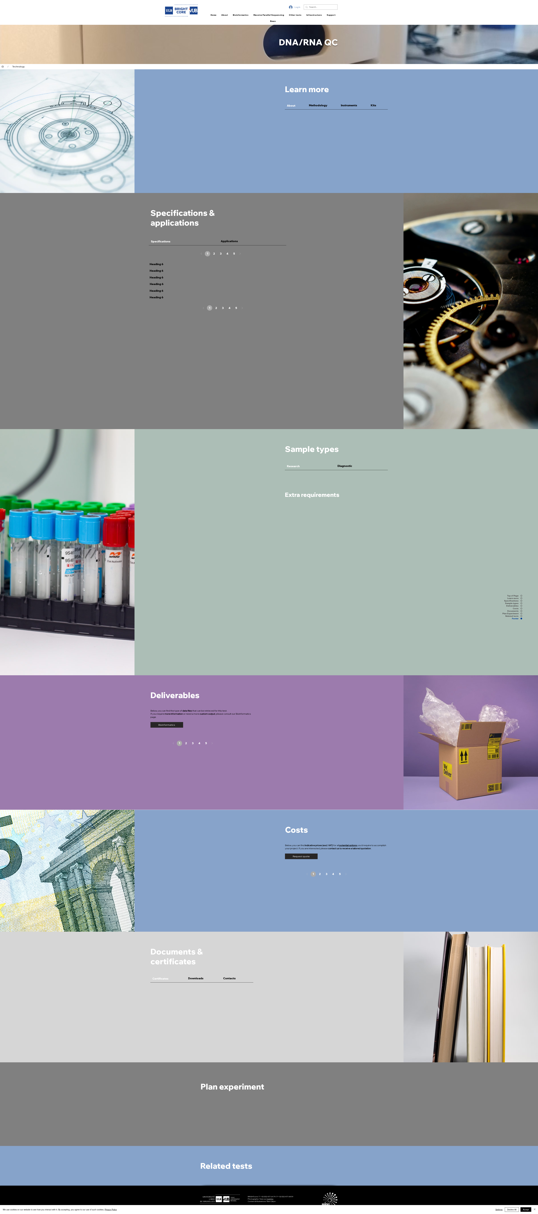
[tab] (296, 105)
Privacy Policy (111, 1209)
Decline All (511, 1209)
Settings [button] (499, 1209)
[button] (301, 856)
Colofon (270, 1199)
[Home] (2, 66)
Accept (526, 1209)
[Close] (534, 1209)
